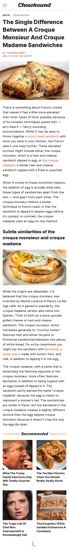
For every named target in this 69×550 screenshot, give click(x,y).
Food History (21, 15)
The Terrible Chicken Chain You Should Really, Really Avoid (51, 477)
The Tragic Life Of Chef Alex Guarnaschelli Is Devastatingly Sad (15, 529)
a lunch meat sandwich (42, 136)
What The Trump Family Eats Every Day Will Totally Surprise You (17, 479)
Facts (6, 15)
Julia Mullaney (15, 53)
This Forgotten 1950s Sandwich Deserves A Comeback (51, 527)
